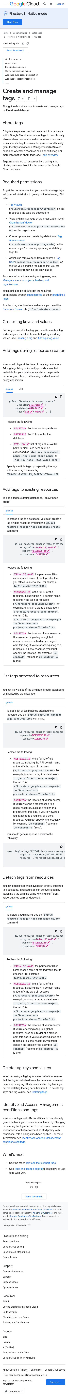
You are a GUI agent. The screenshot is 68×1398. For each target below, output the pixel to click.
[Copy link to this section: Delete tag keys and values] (54, 1068)
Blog (5, 1336)
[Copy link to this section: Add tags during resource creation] (6, 356)
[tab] (9, 389)
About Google (10, 1369)
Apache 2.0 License (42, 1213)
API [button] (21, 388)
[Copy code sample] (61, 396)
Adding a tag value (48, 338)
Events (6, 1342)
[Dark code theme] (56, 396)
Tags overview (49, 155)
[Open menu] (5, 4)
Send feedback (15, 50)
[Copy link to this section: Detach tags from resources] (57, 878)
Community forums (13, 1271)
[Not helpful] (27, 43)
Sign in (60, 4)
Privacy (24, 1369)
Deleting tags (39, 1092)
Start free (12, 22)
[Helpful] (22, 43)
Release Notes (10, 1282)
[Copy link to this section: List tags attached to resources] (6, 682)
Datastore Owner (12, 309)
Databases (37, 33)
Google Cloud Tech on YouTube (19, 1357)
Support (7, 1276)
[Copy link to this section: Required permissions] (45, 182)
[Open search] (45, 4)
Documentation (20, 33)
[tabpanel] (34, 434)
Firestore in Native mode (28, 14)
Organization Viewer (21, 222)
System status (10, 1287)
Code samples (10, 1312)
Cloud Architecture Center (16, 1317)
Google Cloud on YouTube (16, 1352)
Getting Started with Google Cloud (20, 1306)
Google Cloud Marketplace (16, 1252)
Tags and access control (29, 1168)
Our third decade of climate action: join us (25, 1375)
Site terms (36, 1369)
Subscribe (56, 1382)
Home (5, 33)
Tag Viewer (15, 204)
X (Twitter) (8, 1347)
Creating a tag (24, 338)
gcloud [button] (9, 388)
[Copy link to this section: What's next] (27, 1155)
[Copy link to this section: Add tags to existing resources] (61, 490)
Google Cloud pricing (13, 1246)
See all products (11, 1241)
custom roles (34, 294)
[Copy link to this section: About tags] (26, 123)
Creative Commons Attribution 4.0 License (32, 1209)
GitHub (6, 1301)
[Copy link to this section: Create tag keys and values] (55, 322)
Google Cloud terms (55, 1369)
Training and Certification (16, 1322)
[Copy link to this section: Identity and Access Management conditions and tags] (41, 1110)
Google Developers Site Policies (25, 1216)
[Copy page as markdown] (29, 99)
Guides (37, 37)
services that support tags (40, 1163)
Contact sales (10, 1257)
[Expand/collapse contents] (21, 59)
